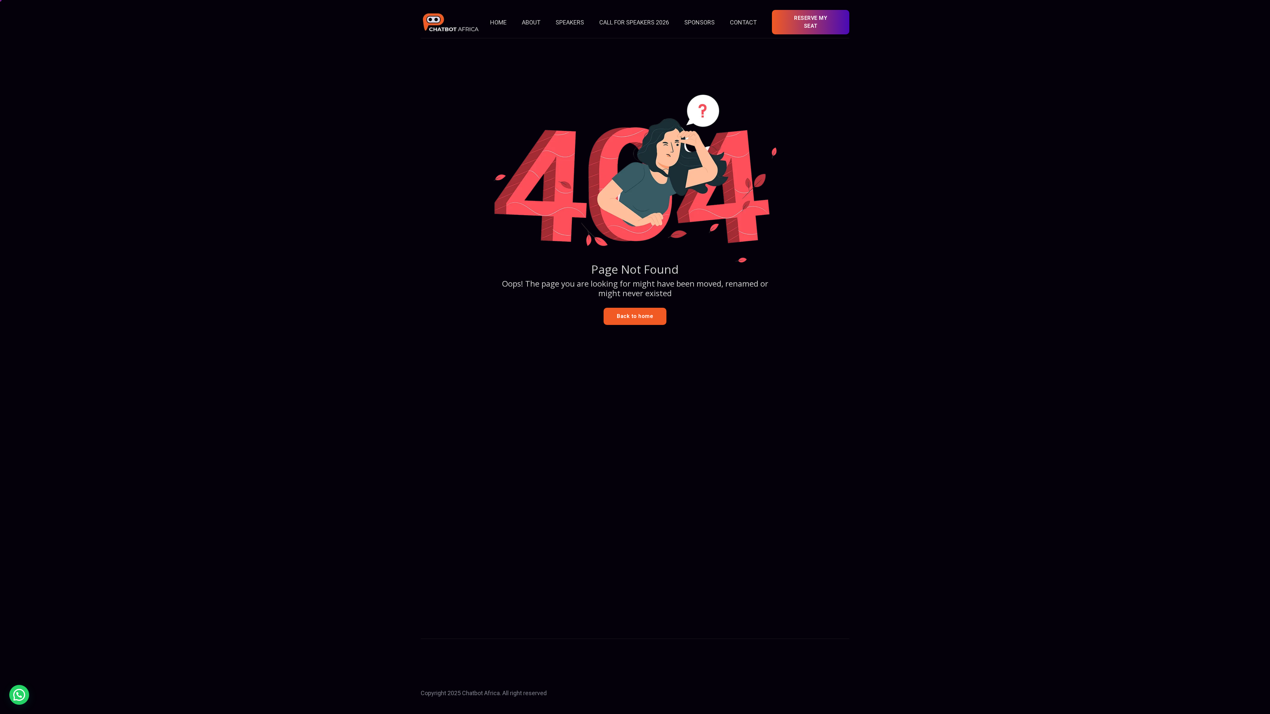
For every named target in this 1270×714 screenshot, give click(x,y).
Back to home (635, 316)
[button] (19, 695)
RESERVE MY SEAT (810, 22)
